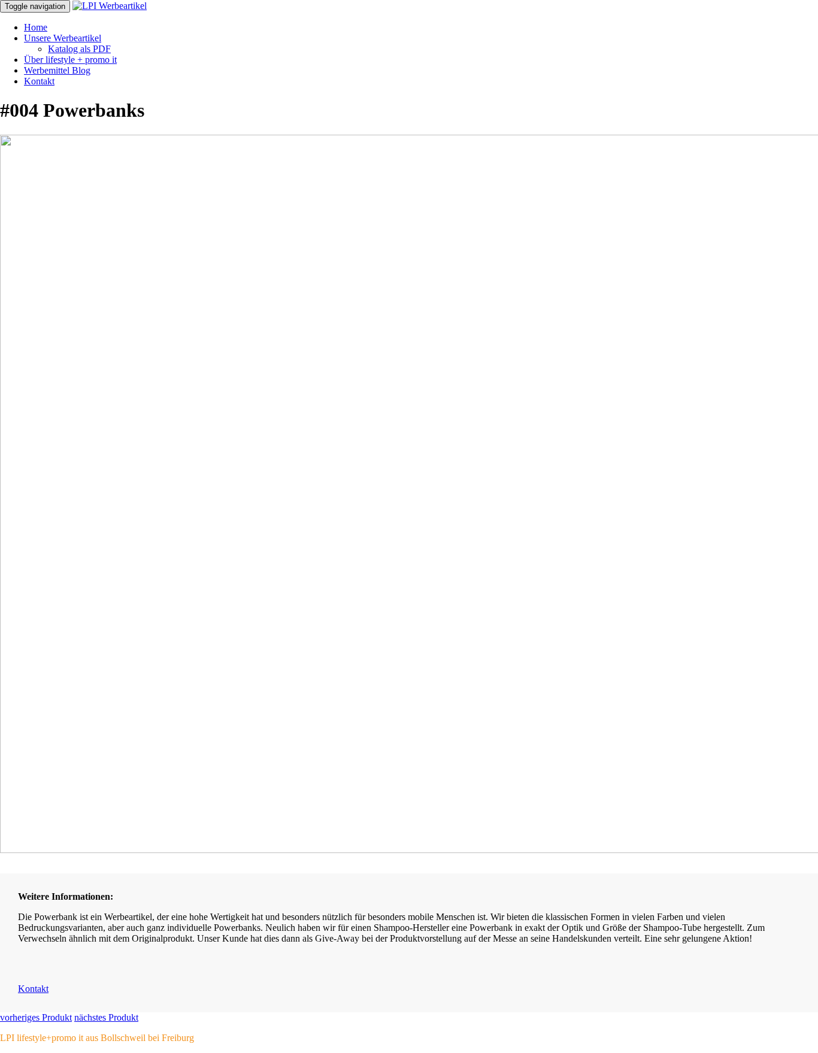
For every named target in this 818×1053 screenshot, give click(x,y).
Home (35, 27)
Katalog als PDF (79, 49)
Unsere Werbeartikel (62, 38)
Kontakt (39, 81)
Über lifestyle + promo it (70, 59)
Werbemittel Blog (57, 70)
